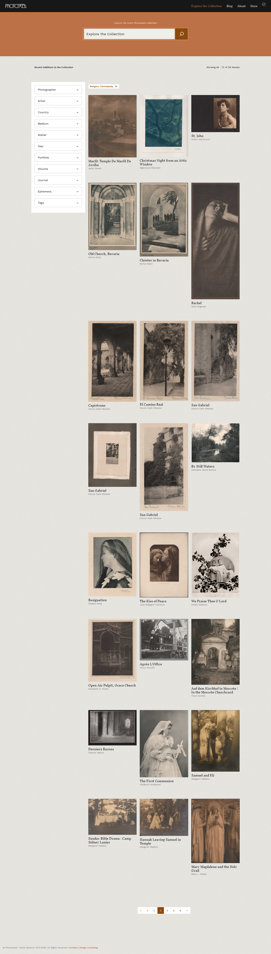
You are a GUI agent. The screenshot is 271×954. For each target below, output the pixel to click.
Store (254, 6)
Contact (73, 947)
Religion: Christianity (101, 86)
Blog (229, 6)
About (241, 6)
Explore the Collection (206, 6)
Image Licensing (89, 947)
